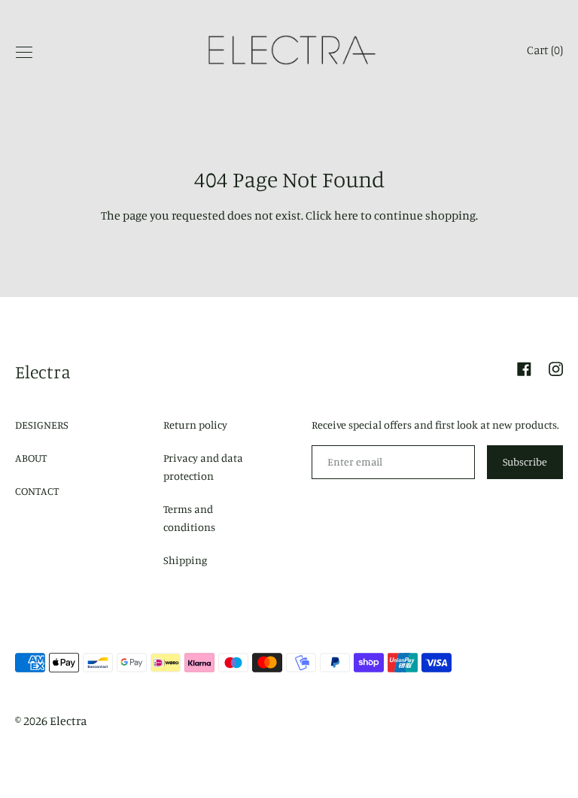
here (346, 215)
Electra (43, 371)
